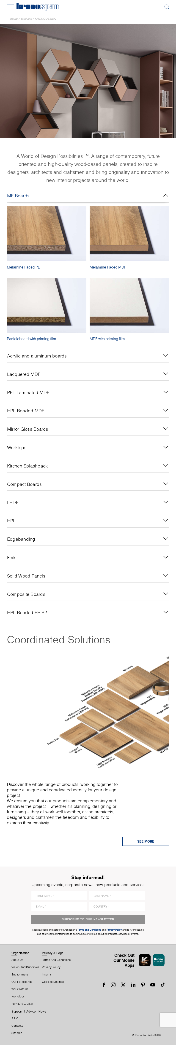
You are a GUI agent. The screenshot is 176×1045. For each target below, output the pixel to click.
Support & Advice (23, 1011)
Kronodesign (45, 19)
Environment (19, 974)
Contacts (17, 1026)
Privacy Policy (51, 967)
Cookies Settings (53, 982)
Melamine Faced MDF (108, 267)
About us (17, 960)
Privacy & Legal (53, 953)
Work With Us (19, 989)
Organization (20, 953)
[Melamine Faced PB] (46, 233)
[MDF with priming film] (129, 305)
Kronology (18, 996)
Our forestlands (21, 982)
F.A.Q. (15, 1018)
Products (26, 19)
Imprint (46, 974)
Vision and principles (25, 967)
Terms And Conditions (56, 960)
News (42, 1011)
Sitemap (16, 1033)
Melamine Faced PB (23, 267)
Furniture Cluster (22, 1004)
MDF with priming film (107, 338)
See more (145, 841)
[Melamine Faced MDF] (129, 233)
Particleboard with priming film (31, 338)
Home (14, 19)
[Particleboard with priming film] (46, 305)
